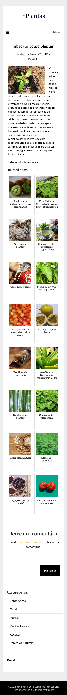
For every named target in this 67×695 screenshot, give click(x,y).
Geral (13, 609)
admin (35, 58)
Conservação (18, 600)
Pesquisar (50, 570)
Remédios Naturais (21, 642)
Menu (57, 32)
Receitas (15, 634)
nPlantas (33, 16)
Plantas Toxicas (19, 626)
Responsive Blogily (23, 689)
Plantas (14, 617)
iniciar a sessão (27, 542)
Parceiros (13, 660)
